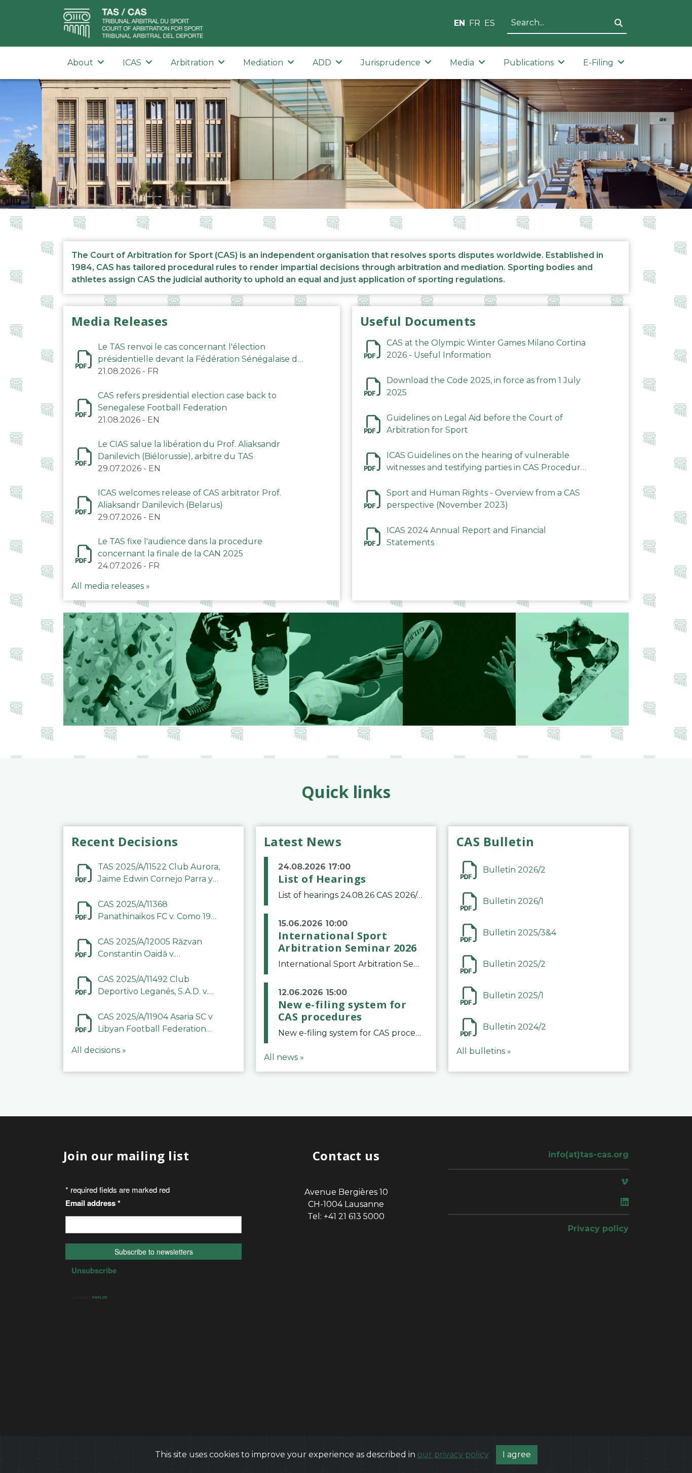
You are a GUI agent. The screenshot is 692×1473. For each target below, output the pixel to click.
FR (474, 23)
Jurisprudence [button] (390, 62)
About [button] (80, 62)
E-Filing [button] (598, 62)
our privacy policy (453, 1454)
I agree (517, 1454)
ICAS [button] (132, 62)
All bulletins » (483, 1051)
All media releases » (110, 586)
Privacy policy (598, 1228)
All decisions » (98, 1050)
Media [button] (462, 62)
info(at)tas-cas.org (588, 1154)
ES (489, 23)
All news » (284, 1057)
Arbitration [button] (192, 62)
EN (459, 23)
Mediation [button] (263, 62)
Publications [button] (529, 62)
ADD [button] (322, 62)
